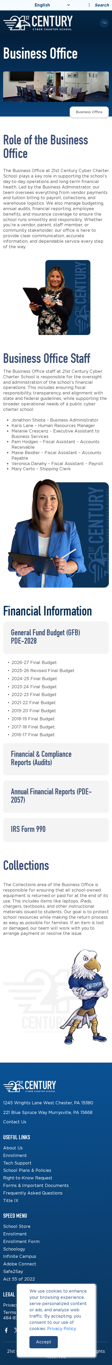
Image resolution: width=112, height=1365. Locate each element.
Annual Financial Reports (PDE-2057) (51, 796)
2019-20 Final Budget (33, 710)
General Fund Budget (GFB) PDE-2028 (45, 637)
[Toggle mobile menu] (104, 23)
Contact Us (14, 1121)
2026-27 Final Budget (34, 662)
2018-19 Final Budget (33, 718)
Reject (75, 1341)
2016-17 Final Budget (33, 734)
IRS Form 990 (28, 830)
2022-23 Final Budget (34, 694)
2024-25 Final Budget (34, 678)
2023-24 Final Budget (34, 686)
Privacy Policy (61, 1328)
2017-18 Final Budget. (33, 726)
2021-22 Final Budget (33, 702)
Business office (89, 112)
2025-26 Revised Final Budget (42, 670)
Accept (43, 1341)
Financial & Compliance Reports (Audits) (41, 759)
